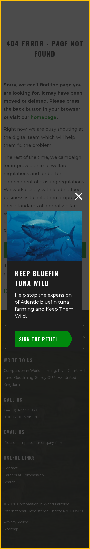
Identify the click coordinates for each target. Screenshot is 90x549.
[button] (78, 196)
